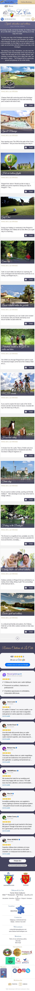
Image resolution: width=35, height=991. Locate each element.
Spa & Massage (9, 131)
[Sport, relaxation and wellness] (17, 13)
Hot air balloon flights (11, 173)
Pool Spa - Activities (9, 91)
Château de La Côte (17, 890)
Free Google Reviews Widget (18, 865)
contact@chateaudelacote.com (18, 929)
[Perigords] (26, 879)
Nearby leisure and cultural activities (16, 569)
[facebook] (15, 971)
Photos (14, 984)
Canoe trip (6, 261)
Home (11, 26)
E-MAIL (28, 19)
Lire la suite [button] (6, 716)
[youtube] (19, 971)
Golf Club (6, 217)
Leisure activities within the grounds (15, 305)
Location (11, 906)
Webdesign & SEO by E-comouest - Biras (18, 989)
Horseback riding (9, 437)
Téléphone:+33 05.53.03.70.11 (18, 920)
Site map (18, 940)
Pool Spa (17, 26)
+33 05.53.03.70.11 (10, 19)
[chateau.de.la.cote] (28, 971)
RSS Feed (18, 942)
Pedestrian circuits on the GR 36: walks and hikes (16, 348)
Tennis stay (6, 481)
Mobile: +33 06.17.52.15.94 (18, 922)
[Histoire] (9, 879)
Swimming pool (8, 87)
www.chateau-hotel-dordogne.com (18, 931)
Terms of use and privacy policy (18, 939)
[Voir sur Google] (4, 703)
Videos (25, 984)
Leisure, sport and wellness (12, 613)
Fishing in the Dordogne (12, 525)
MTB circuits (9, 393)
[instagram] (24, 970)
